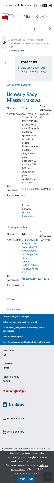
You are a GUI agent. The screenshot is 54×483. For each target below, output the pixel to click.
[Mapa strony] (35, 29)
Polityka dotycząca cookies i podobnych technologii (27, 342)
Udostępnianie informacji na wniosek (20, 322)
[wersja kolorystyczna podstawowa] (36, 6)
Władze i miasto (35, 40)
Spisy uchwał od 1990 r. (33, 68)
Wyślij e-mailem (15, 418)
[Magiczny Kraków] (27, 406)
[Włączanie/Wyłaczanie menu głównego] (4, 29)
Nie (31, 479)
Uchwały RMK (17, 51)
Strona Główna (18, 40)
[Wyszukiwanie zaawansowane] (20, 28)
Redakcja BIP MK (11, 377)
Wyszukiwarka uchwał (19, 85)
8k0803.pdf (30, 279)
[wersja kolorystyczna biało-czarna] (41, 6)
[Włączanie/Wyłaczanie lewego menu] (4, 42)
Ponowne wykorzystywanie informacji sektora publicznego (24, 329)
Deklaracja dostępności (13, 337)
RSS (4, 355)
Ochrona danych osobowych (16, 317)
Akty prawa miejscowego (34, 71)
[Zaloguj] (50, 29)
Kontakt (6, 381)
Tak (22, 479)
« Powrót (11, 299)
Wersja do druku (15, 432)
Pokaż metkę (15, 310)
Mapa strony (8, 351)
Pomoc (6, 368)
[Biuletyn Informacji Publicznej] (27, 392)
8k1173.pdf (30, 189)
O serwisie (7, 364)
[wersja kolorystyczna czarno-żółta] (45, 6)
